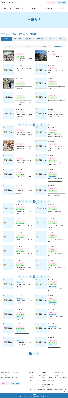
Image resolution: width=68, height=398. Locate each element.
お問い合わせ (62, 2)
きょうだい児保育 (47, 377)
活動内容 (34, 8)
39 (48, 201)
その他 (62, 39)
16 (37, 125)
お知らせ (60, 8)
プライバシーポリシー (61, 377)
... (23, 125)
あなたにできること (47, 8)
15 (30, 277)
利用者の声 (39, 39)
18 (41, 277)
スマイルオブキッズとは (21, 8)
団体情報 (32, 377)
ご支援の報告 (17, 39)
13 (26, 125)
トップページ (7, 8)
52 (48, 125)
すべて (6, 39)
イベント (50, 39)
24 (41, 201)
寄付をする (51, 2)
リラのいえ (46, 375)
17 (41, 125)
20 (26, 201)
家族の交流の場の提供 (48, 380)
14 (30, 125)
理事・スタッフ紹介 (35, 380)
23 (37, 201)
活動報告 (28, 39)
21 (30, 201)
